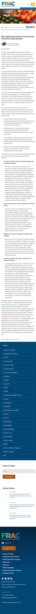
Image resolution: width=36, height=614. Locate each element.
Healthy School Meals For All (12, 395)
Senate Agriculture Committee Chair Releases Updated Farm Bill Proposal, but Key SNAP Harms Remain (22, 506)
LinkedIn (8, 579)
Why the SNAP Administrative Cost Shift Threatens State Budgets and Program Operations (20, 517)
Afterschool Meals (9, 350)
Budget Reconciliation (10, 354)
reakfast (21, 281)
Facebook (5, 579)
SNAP (13, 339)
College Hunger (8, 339)
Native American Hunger (11, 410)
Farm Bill (6, 384)
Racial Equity (8, 421)
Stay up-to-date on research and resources (14, 584)
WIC (16, 339)
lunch (29, 281)
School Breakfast (9, 429)
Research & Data (8, 554)
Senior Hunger (8, 440)
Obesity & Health (8, 573)
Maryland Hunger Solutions (9, 597)
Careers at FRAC (8, 548)
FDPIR (6, 387)
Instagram (11, 579)
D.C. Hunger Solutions (8, 595)
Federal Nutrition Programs (11, 559)
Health (6, 391)
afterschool (16, 283)
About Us (6, 565)
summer (7, 283)
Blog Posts (6, 27)
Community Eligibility (10, 372)
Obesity (6, 414)
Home (2, 27)
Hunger (6, 399)
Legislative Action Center (11, 557)
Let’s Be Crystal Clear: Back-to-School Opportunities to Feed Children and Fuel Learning (21, 496)
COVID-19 (7, 376)
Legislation (7, 406)
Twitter (3, 579)
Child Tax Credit (9, 365)
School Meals (8, 436)
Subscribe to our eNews (8, 581)
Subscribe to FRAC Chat (8, 587)
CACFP (6, 357)
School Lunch (8, 433)
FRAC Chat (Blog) (8, 567)
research (16, 196)
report (9, 52)
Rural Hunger (8, 425)
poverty (6, 418)
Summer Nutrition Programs (12, 448)
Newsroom (6, 562)
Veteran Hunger (9, 451)
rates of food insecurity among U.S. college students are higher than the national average (16, 304)
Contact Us (8, 543)
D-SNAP (6, 380)
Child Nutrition (8, 361)
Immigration (7, 403)
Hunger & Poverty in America (12, 570)
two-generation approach (15, 264)
